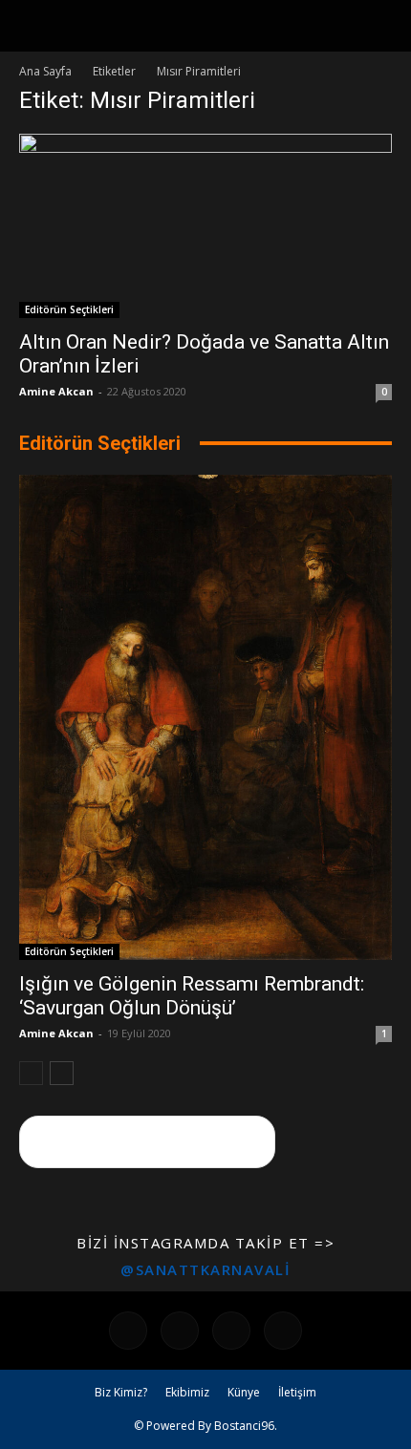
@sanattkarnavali (205, 1269)
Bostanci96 (244, 1425)
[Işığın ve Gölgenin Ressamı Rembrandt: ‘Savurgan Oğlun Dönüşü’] (205, 718)
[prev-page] (31, 1073)
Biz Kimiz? (121, 1392)
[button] (32, 26)
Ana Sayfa (45, 71)
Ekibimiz (187, 1392)
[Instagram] (180, 1330)
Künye (243, 1392)
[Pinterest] (231, 1330)
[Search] (384, 26)
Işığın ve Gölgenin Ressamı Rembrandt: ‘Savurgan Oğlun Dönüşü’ (191, 995)
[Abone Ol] (147, 1142)
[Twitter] (283, 1330)
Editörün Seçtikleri (69, 309)
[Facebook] (128, 1330)
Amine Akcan (56, 391)
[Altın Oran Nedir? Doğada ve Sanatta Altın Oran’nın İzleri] (205, 226)
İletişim (297, 1392)
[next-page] (62, 1073)
